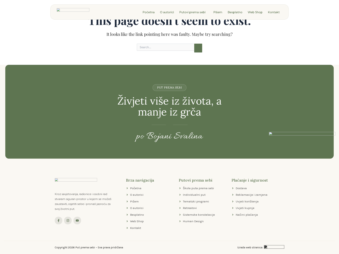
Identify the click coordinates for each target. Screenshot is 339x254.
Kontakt (274, 12)
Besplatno (235, 12)
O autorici (167, 12)
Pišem (217, 12)
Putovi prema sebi (192, 12)
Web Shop (255, 12)
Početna (148, 12)
